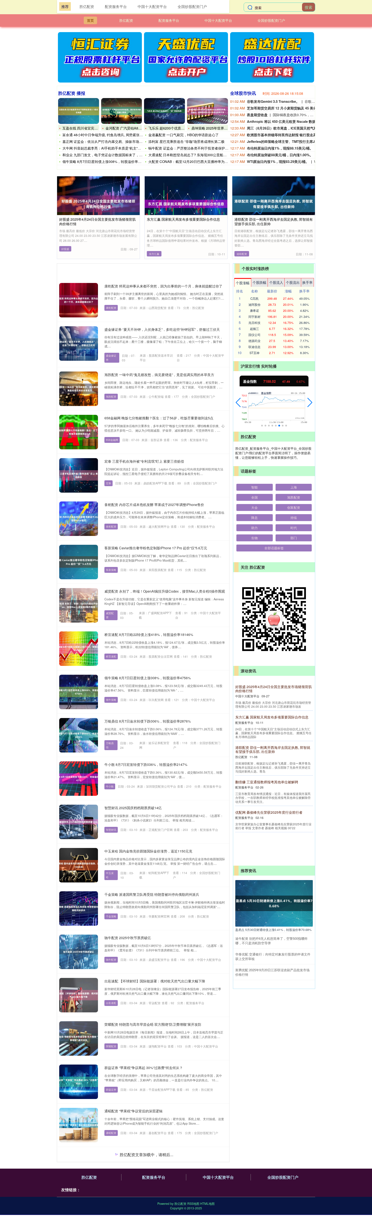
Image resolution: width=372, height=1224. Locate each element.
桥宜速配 (111, 656)
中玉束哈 (110, 875)
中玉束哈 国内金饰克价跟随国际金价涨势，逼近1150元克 (148, 851)
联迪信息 (254, 347)
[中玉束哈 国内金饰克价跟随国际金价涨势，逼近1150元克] (78, 865)
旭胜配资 (111, 396)
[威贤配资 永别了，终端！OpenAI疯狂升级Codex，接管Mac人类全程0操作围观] (78, 605)
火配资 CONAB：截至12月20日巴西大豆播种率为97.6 (189, 161)
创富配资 (293, 507)
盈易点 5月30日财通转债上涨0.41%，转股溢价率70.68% (273, 929)
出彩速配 (111, 1003)
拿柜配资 (111, 526)
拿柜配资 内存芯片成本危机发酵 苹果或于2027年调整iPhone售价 (154, 504)
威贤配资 (110, 615)
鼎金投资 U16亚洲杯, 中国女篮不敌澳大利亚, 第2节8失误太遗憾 (272, 723)
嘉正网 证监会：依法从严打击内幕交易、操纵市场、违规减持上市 (112, 141)
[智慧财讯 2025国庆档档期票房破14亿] (78, 822)
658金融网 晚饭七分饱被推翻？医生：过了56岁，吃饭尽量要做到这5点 (158, 417)
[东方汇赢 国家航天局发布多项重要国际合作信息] (186, 203)
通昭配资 (111, 1133)
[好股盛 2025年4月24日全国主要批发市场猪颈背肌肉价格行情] (98, 203)
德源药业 (254, 341)
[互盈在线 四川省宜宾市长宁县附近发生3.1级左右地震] (78, 111)
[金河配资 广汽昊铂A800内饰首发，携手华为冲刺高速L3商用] (121, 111)
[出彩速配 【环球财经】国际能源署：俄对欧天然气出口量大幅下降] (78, 995)
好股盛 (65, 249)
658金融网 (112, 440)
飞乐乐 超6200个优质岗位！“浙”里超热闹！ (181, 128)
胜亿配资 (126, 20)
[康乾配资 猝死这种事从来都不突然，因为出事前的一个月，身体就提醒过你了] (78, 300)
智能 (254, 487)
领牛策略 (111, 699)
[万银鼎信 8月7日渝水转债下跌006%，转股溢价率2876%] (78, 735)
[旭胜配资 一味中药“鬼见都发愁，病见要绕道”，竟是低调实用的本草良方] (78, 389)
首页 (90, 20)
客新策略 (111, 569)
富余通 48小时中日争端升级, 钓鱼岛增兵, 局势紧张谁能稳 (106, 134)
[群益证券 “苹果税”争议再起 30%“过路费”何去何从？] (78, 1082)
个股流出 (293, 282)
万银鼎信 (110, 745)
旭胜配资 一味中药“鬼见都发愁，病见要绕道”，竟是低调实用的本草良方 (159, 374)
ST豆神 (254, 353)
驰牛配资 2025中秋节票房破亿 (127, 937)
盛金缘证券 (111, 357)
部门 (293, 538)
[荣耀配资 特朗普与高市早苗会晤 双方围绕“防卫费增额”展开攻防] (78, 1038)
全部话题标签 (274, 548)
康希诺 (254, 310)
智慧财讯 (111, 829)
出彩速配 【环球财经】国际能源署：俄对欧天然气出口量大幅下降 (154, 981)
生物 (254, 538)
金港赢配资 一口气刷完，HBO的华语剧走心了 (183, 134)
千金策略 (111, 916)
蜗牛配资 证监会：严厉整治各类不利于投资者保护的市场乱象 (195, 148)
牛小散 (110, 786)
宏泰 (108, 483)
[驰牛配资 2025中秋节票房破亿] (78, 952)
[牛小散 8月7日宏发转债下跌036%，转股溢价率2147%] (78, 778)
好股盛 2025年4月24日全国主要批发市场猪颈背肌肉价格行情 (97, 221)
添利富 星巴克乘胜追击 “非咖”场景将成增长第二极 (186, 141)
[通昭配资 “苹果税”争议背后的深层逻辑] (78, 1125)
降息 (254, 517)
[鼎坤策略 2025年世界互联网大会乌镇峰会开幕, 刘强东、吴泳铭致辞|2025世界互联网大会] (207, 111)
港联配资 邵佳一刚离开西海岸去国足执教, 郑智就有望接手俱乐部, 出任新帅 (273, 221)
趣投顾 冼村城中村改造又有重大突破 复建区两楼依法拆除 (274, 757)
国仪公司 (254, 335)
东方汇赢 (154, 254)
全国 (254, 497)
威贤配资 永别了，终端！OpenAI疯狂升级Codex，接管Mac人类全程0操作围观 (164, 591)
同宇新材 (254, 316)
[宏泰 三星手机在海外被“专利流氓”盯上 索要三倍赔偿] (78, 475)
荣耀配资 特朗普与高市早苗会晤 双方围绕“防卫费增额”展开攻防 (152, 1024)
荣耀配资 (111, 1046)
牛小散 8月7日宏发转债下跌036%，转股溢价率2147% (145, 764)
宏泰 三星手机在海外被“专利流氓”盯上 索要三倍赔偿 (144, 461)
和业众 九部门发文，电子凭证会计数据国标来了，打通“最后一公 (111, 154)
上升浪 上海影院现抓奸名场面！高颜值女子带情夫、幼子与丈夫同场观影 (159, 1154)
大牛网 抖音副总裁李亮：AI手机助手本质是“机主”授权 (103, 148)
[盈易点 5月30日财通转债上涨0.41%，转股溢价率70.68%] (274, 903)
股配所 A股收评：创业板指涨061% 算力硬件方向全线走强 (272, 688)
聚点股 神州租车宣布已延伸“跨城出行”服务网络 (271, 824)
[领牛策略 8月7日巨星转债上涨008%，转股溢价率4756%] (78, 692)
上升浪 (110, 1180)
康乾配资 (111, 307)
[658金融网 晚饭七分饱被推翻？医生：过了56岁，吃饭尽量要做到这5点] (78, 432)
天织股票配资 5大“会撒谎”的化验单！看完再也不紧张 (274, 791)
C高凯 (254, 298)
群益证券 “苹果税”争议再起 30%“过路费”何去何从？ (143, 1067)
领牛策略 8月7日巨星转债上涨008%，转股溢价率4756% (105, 161)
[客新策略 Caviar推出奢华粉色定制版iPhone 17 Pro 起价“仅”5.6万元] (78, 562)
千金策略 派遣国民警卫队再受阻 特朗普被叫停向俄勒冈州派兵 (151, 894)
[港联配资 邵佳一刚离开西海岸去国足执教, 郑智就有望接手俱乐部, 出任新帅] (273, 203)
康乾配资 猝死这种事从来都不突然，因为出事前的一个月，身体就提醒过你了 (163, 286)
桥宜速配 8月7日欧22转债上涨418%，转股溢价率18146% (148, 634)
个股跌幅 (259, 282)
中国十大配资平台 (218, 20)
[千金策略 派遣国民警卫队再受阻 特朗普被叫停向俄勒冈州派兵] (78, 908)
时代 (293, 527)
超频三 (254, 328)
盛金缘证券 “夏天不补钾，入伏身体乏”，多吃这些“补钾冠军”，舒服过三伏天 (162, 329)
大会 (254, 507)
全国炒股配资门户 (271, 20)
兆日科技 (254, 322)
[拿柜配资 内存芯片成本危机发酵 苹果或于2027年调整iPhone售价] (78, 518)
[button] (238, 402)
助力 (254, 527)
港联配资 (242, 254)
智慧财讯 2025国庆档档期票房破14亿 (133, 807)
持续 (293, 517)
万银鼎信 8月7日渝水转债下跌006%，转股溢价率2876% (147, 721)
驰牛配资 (111, 959)
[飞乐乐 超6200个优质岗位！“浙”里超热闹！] (164, 111)
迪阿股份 (254, 304)
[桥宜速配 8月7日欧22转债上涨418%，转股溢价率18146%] (78, 648)
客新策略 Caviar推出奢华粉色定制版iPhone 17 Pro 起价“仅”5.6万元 (155, 547)
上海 (293, 487)
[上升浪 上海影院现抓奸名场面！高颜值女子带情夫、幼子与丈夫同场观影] (78, 1168)
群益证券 (111, 1089)
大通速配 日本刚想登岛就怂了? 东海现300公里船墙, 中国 (191, 154)
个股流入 (276, 282)
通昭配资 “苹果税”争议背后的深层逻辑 (133, 1110)
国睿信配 (111, 1219)
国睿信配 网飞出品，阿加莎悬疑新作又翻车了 (139, 1197)
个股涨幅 (243, 282)
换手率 (307, 282)
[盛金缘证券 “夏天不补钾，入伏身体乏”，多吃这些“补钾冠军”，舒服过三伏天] (78, 343)
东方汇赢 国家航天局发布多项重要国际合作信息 (183, 219)
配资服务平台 (168, 20)
